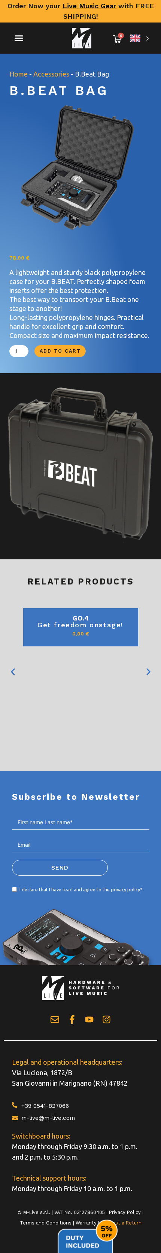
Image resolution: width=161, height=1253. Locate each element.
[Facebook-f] (72, 1019)
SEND (59, 867)
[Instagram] (106, 1019)
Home (18, 74)
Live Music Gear (89, 6)
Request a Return (121, 1223)
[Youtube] (89, 1019)
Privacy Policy (125, 1212)
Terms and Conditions (46, 1223)
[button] (19, 38)
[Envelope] (55, 1019)
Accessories (51, 74)
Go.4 (81, 618)
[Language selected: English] (140, 38)
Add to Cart (60, 351)
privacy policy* (126, 889)
